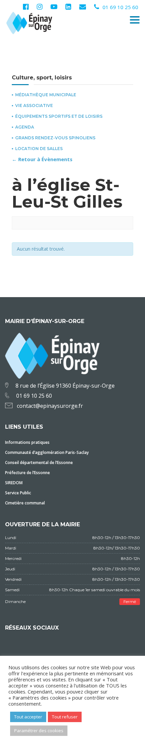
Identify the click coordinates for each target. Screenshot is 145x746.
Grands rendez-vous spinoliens (55, 138)
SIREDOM (14, 483)
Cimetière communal (25, 503)
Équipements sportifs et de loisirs (59, 116)
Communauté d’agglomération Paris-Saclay (47, 452)
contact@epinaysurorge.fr (50, 406)
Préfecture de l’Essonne (27, 472)
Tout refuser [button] (65, 717)
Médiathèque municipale (45, 95)
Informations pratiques (27, 442)
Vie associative (34, 106)
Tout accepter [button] (28, 717)
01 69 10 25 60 (120, 7)
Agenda (24, 127)
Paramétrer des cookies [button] (38, 730)
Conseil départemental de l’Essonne (39, 462)
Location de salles (39, 149)
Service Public (18, 493)
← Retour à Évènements (42, 159)
